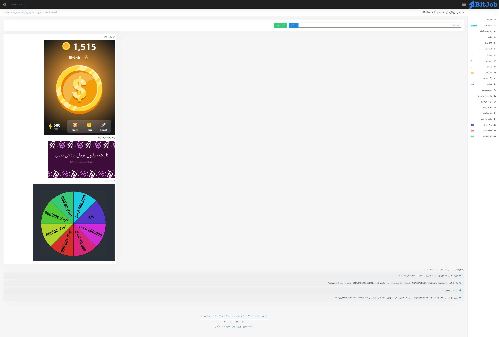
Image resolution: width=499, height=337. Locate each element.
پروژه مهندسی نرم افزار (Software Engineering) (22, 12)
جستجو (293, 25)
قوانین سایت (262, 315)
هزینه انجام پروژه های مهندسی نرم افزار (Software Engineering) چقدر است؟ (428, 275)
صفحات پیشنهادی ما (450, 290)
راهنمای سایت (204, 315)
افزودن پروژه (280, 25)
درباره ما (237, 315)
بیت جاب (235, 326)
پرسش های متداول (248, 315)
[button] (4, 4)
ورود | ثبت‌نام (17, 4)
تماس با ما (228, 315)
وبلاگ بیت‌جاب (217, 315)
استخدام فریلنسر (51, 12)
